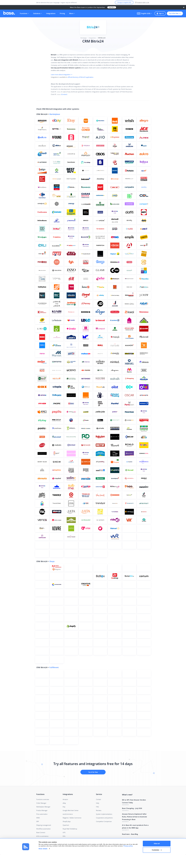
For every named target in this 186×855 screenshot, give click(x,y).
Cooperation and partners (104, 818)
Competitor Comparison (104, 821)
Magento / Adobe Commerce (72, 818)
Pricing (62, 13)
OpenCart (66, 825)
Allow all (157, 843)
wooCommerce (68, 814)
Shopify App (67, 821)
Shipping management (43, 825)
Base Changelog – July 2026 (132, 808)
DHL (64, 836)
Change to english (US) (124, 2)
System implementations (104, 814)
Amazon (65, 799)
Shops (52, 561)
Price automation (41, 814)
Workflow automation (43, 829)
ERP (37, 821)
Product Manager (41, 810)
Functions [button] (23, 13)
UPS (64, 832)
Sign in (161, 13)
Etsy (64, 807)
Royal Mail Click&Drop (70, 829)
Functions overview (42, 799)
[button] (144, 13)
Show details (43, 848)
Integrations (50, 13)
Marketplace (54, 114)
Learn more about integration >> (61, 74)
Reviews (98, 810)
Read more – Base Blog (130, 834)
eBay (64, 803)
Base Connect (40, 832)
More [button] (71, 13)
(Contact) (64, 94)
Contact (98, 799)
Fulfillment (54, 667)
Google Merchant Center (70, 810)
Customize (155, 850)
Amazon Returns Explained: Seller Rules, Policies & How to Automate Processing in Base (134, 816)
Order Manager (41, 803)
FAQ (97, 807)
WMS (38, 818)
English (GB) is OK (143, 2)
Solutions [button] (36, 13)
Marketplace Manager (43, 807)
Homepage (84, 38)
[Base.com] (9, 13)
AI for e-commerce (42, 836)
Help (97, 803)
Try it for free (173, 13)
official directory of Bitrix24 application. (81, 77)
